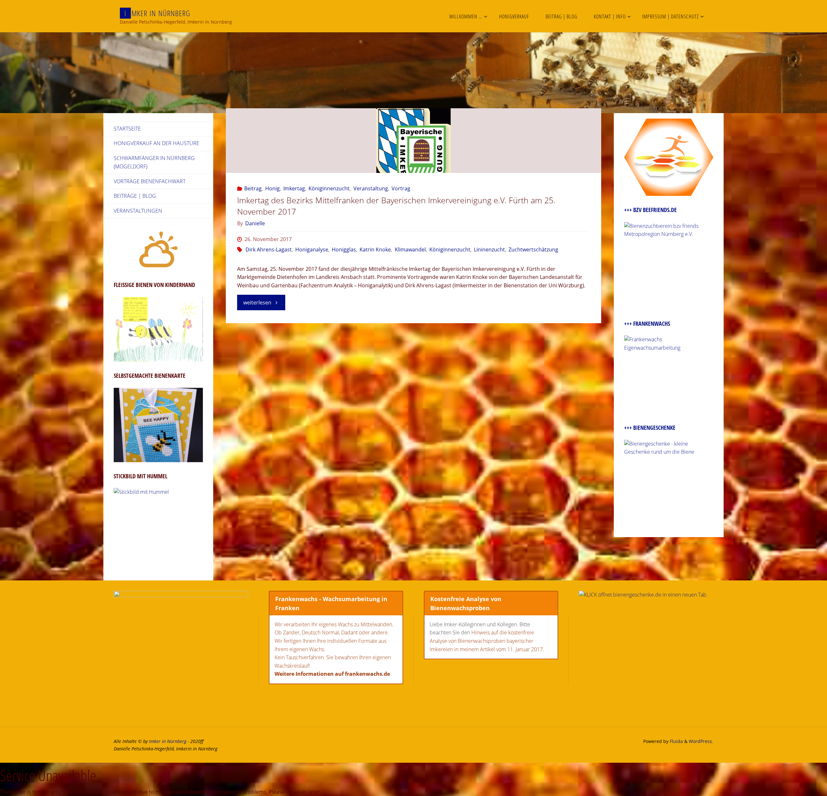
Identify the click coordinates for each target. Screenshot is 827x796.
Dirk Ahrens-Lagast (269, 249)
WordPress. (701, 741)
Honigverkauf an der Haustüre (156, 143)
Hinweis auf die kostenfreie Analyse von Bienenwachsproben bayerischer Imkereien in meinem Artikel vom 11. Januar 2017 (486, 641)
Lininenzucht (489, 249)
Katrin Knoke (375, 249)
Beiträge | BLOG (135, 195)
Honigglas (344, 249)
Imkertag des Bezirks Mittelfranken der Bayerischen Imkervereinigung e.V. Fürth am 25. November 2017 (396, 206)
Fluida (675, 741)
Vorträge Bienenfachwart (149, 181)
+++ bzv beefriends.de (650, 210)
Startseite (127, 128)
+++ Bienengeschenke (649, 427)
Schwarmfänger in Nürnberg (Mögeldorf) (154, 162)
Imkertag (294, 188)
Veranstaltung (370, 188)
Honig (272, 188)
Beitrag (253, 188)
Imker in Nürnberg (167, 741)
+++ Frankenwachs (647, 323)
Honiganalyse (311, 249)
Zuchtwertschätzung (533, 249)
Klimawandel (410, 249)
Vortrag (401, 188)
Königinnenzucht (329, 188)
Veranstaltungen (138, 210)
